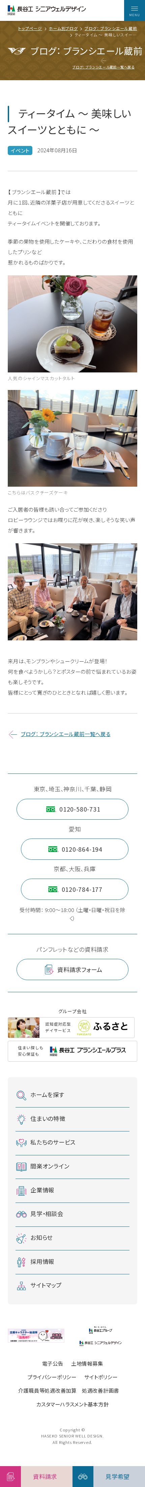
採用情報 (42, 1261)
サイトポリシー (100, 1376)
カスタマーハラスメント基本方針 (72, 1404)
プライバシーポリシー (52, 1376)
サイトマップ (46, 1285)
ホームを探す (47, 1094)
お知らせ (41, 1237)
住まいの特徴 (47, 1118)
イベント (20, 150)
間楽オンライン (49, 1166)
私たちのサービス (53, 1142)
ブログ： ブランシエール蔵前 (111, 29)
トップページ (30, 29)
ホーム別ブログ (63, 29)
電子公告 (52, 1363)
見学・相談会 (46, 1214)
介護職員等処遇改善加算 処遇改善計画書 (68, 1390)
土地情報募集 (87, 1363)
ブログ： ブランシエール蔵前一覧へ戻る (103, 66)
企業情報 (42, 1190)
